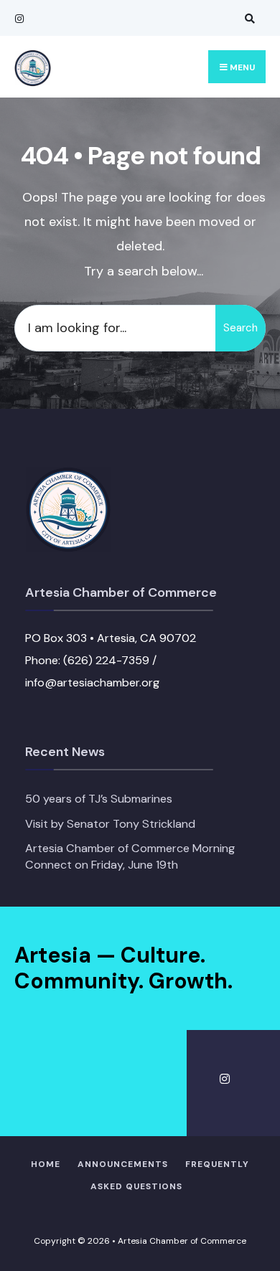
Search (240, 328)
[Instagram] (18, 18)
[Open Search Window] (247, 18)
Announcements (123, 1164)
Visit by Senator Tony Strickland (110, 823)
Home (45, 1164)
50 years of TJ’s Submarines (98, 798)
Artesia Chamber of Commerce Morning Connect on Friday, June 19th (130, 856)
